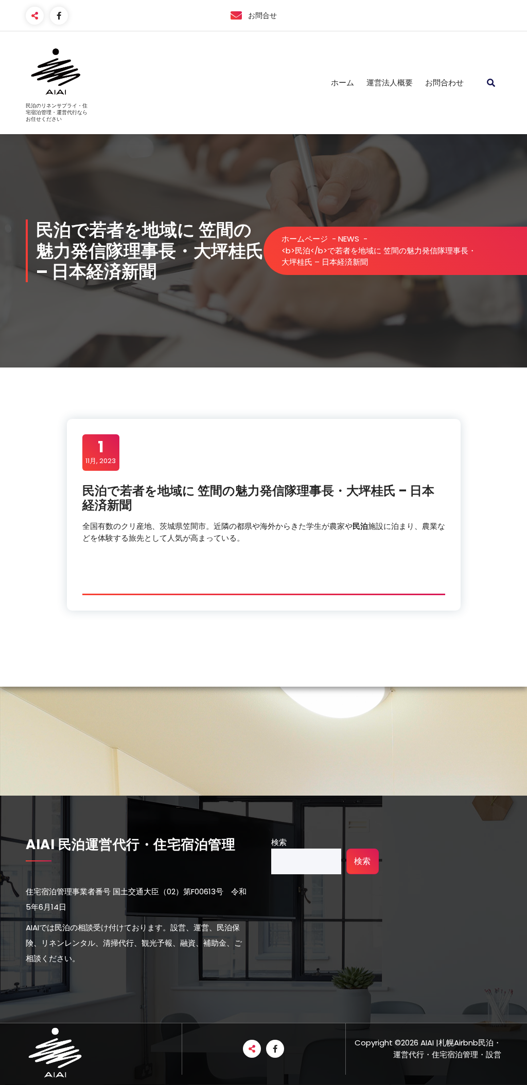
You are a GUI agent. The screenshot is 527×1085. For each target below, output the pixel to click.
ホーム (342, 82)
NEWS (348, 238)
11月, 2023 (100, 452)
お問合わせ (444, 82)
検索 (279, 842)
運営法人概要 (389, 82)
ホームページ (305, 238)
